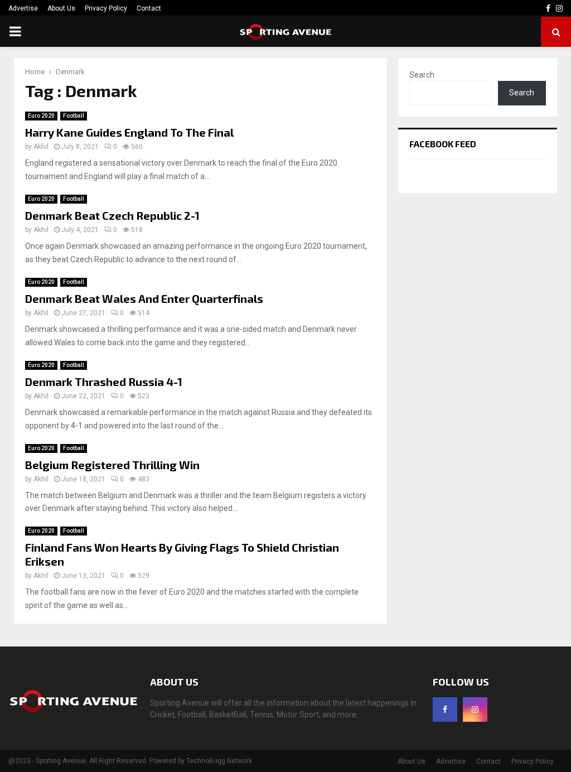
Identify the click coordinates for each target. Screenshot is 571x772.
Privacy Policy (106, 8)
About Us (61, 8)
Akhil (41, 147)
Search (421, 74)
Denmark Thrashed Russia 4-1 (103, 381)
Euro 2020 (41, 116)
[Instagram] (475, 709)
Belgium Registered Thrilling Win (112, 464)
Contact (149, 8)
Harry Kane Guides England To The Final (129, 132)
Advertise (23, 8)
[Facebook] (445, 709)
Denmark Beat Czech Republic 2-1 (112, 215)
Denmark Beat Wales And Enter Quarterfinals (144, 298)
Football (73, 116)
